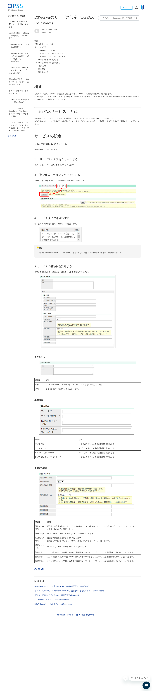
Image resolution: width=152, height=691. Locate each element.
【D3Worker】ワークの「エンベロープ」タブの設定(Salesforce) (18, 70)
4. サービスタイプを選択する (47, 60)
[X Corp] (39, 569)
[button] (136, 7)
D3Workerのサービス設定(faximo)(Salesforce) (53, 604)
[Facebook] (35, 569)
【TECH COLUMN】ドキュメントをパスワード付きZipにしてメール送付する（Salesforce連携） (19, 126)
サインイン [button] (126, 8)
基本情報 (41, 69)
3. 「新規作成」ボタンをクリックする (50, 56)
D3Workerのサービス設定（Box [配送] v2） (19, 45)
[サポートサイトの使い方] (142, 8)
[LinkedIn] (42, 569)
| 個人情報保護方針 (84, 615)
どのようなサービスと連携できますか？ (18, 91)
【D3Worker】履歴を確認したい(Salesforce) (19, 100)
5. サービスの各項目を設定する (48, 63)
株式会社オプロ (65, 615)
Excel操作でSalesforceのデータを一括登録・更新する (19, 24)
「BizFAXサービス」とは (43, 44)
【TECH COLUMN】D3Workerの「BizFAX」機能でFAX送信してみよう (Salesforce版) (69, 591)
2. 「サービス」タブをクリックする (49, 53)
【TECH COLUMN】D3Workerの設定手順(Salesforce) (56, 595)
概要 (36, 41)
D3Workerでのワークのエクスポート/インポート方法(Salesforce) (19, 81)
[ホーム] (15, 8)
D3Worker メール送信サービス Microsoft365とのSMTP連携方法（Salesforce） (19, 57)
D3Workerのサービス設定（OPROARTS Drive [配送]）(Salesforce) (61, 586)
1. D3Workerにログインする (46, 50)
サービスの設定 (40, 47)
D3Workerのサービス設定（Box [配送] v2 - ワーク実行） (19, 35)
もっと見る (12, 135)
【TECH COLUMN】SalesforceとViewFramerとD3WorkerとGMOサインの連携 (19, 112)
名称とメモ (42, 66)
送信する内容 (43, 72)
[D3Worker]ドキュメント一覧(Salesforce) (51, 600)
